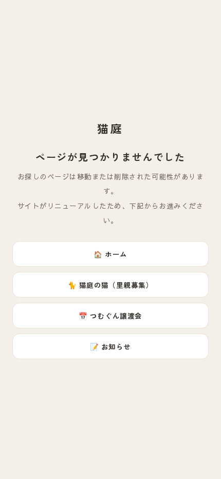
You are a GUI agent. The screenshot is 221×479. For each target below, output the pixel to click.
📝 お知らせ (110, 346)
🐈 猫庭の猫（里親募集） (111, 285)
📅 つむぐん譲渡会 (110, 315)
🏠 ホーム (110, 254)
